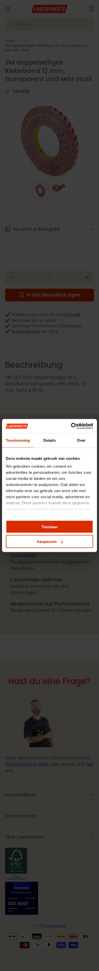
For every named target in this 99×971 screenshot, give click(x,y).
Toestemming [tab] (18, 440)
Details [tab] (49, 440)
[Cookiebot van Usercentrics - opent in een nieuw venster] (71, 426)
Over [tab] (81, 440)
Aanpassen (47, 541)
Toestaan (50, 526)
